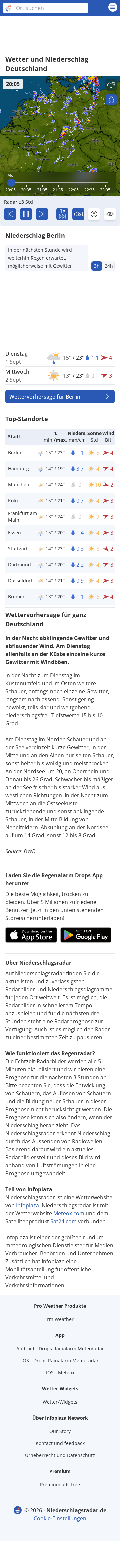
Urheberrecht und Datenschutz (60, 1455)
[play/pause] (26, 214)
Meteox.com (68, 1213)
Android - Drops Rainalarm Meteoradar (60, 1348)
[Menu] (112, 7)
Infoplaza (27, 1205)
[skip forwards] (42, 214)
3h (97, 266)
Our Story (60, 1431)
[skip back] (10, 214)
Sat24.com (63, 1221)
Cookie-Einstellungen (60, 1518)
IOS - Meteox (60, 1372)
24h (109, 266)
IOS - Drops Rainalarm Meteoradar (60, 1360)
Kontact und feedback (60, 1443)
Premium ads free (60, 1484)
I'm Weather (60, 1319)
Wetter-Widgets (60, 1402)
